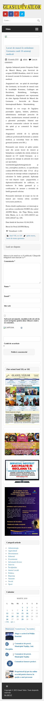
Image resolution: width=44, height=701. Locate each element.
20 (12, 616)
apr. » (13, 622)
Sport (10, 584)
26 (7, 619)
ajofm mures (30, 236)
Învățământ (12, 567)
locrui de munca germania (15, 238)
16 (27, 613)
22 (22, 616)
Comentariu (9, 261)
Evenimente (12, 559)
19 (7, 616)
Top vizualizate (31, 629)
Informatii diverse (15, 562)
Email (7, 296)
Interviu (11, 565)
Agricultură (12, 551)
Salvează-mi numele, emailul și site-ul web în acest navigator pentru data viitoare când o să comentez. (21, 321)
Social (10, 581)
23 (27, 616)
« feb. (7, 622)
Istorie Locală (13, 570)
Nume (7, 286)
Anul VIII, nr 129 (15, 236)
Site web (7, 306)
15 (22, 613)
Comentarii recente (20, 629)
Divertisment (13, 553)
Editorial (11, 556)
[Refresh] (21, 328)
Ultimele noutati (9, 629)
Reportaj (11, 576)
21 (18, 616)
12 (7, 613)
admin (25, 59)
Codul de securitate (11, 343)
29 (22, 619)
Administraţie (13, 548)
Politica (11, 573)
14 (18, 613)
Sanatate (11, 578)
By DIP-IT (8, 695)
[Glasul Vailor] (22, 6)
